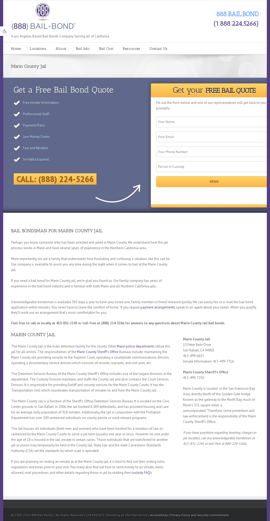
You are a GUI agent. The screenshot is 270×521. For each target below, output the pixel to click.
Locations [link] (38, 48)
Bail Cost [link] (106, 48)
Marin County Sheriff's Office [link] (97, 352)
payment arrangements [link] (158, 307)
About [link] (61, 48)
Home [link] (16, 48)
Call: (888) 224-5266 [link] (55, 179)
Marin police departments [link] (136, 346)
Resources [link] (131, 48)
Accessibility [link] (159, 515)
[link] (4, 31)
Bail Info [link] (83, 48)
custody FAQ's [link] (142, 472)
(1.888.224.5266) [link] (236, 23)
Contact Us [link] (158, 48)
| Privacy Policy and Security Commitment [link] (199, 515)
